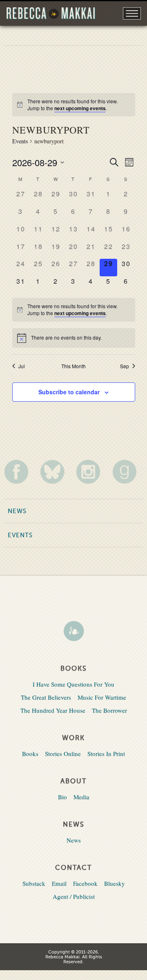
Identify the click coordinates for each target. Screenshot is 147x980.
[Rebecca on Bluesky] (55, 472)
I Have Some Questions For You (73, 684)
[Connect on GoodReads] (127, 472)
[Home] (73, 631)
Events (20, 141)
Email (59, 883)
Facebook (85, 883)
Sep (124, 366)
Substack (33, 883)
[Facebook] (19, 472)
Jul (21, 366)
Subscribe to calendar (69, 392)
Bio (62, 797)
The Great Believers (46, 697)
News (17, 511)
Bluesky (114, 883)
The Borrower (109, 710)
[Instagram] (91, 472)
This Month (73, 366)
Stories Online (63, 753)
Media (81, 797)
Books (30, 753)
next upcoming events (80, 108)
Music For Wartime (102, 697)
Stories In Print (106, 753)
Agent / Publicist (74, 896)
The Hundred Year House (52, 710)
